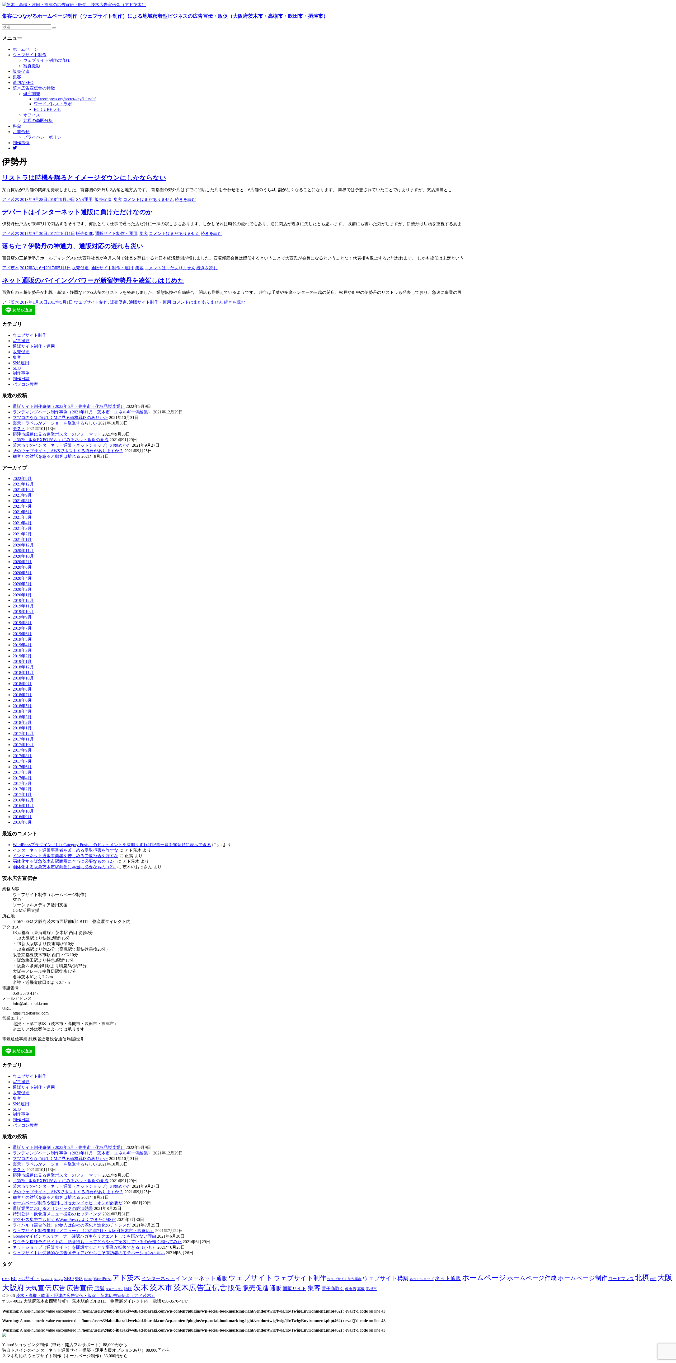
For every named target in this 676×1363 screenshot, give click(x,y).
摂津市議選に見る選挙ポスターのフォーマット (57, 434)
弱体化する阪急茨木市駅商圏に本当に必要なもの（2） (64, 861)
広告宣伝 (80, 1287)
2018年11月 (23, 672)
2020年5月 (22, 572)
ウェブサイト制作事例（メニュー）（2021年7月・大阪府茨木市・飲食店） (83, 1230)
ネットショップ (422, 1279)
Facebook (47, 1279)
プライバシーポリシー (44, 137)
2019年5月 (22, 639)
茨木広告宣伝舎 (200, 1287)
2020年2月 (22, 589)
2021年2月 (22, 534)
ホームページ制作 (582, 1278)
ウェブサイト (250, 1278)
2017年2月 (22, 789)
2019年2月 (22, 656)
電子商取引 (333, 1288)
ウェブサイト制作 (29, 55)
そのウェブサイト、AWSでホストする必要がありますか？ (68, 451)
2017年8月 (22, 755)
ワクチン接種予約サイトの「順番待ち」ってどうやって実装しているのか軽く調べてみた (97, 1241)
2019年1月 (22, 661)
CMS (6, 1279)
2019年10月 (23, 611)
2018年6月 (22, 700)
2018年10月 (23, 678)
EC (14, 1278)
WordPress (102, 1278)
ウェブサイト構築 (386, 1278)
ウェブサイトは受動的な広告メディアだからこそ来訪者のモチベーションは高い (89, 1253)
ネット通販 (448, 1278)
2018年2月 (22, 722)
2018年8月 (22, 689)
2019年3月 (22, 650)
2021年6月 (22, 512)
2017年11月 (23, 739)
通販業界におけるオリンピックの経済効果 (53, 1208)
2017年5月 (22, 772)
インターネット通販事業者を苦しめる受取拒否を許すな (65, 850)
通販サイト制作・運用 (116, 233)
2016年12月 (23, 800)
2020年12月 (23, 545)
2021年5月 (22, 517)
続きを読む (185, 199)
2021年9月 (22, 495)
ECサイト (29, 1278)
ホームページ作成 (532, 1278)
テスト (19, 428)
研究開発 (31, 93)
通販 (275, 1288)
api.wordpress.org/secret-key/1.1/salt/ (65, 99)
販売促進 (21, 71)
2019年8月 (22, 622)
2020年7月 (22, 561)
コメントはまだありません (148, 199)
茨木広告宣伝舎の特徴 (34, 88)
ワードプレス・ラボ (53, 104)
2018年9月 (22, 683)
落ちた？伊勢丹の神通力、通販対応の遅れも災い (72, 246)
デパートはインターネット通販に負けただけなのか (77, 212)
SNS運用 (84, 199)
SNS (79, 1278)
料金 (17, 126)
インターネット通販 (201, 1278)
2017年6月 (22, 767)
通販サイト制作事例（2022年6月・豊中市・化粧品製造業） (69, 406)
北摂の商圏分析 (38, 120)
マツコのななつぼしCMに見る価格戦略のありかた (60, 417)
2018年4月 (22, 711)
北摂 (642, 1278)
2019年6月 (22, 633)
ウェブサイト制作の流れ (46, 60)
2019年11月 (23, 606)
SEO (17, 368)
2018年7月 (22, 694)
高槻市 (371, 1289)
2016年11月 (23, 805)
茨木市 (160, 1287)
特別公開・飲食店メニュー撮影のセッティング (57, 1214)
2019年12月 (23, 600)
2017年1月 (22, 794)
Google (58, 1279)
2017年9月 (22, 750)
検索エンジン (114, 1289)
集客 (17, 77)
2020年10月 (23, 556)
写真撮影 (31, 66)
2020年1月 (22, 595)
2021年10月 (23, 489)
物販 (128, 1288)
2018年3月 (22, 717)
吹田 (653, 1279)
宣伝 (44, 1287)
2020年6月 (22, 567)
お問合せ (21, 131)
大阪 (665, 1278)
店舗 (99, 1288)
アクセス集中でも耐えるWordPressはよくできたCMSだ (64, 1219)
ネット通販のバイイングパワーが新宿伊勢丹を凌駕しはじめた (93, 280)
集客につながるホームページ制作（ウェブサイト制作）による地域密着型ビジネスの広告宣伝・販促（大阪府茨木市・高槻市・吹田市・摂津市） (165, 16)
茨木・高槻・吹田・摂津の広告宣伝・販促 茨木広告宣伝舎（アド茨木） (85, 1295)
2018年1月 (22, 728)
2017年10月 (23, 744)
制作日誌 (21, 378)
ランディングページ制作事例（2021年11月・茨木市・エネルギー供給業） (82, 412)
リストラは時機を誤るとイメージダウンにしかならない (84, 177)
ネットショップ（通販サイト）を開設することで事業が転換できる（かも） (84, 1247)
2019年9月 (22, 617)
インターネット (158, 1278)
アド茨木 (10, 199)
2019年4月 (22, 645)
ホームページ (25, 49)
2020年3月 (22, 584)
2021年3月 (22, 528)
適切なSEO (23, 82)
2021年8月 (22, 500)
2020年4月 (22, 578)
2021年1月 (22, 539)
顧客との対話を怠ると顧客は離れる (46, 456)
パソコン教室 (25, 384)
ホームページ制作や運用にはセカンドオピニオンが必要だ (68, 1203)
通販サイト (294, 1288)
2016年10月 (23, 811)
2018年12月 (23, 667)
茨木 (140, 1287)
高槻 (361, 1289)
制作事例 (21, 142)
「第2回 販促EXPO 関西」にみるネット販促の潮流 (61, 439)
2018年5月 (22, 706)
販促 (234, 1287)
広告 (58, 1287)
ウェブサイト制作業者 (344, 1279)
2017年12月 (23, 733)
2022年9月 (22, 478)
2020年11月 (23, 550)
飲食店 (350, 1289)
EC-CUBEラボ (47, 109)
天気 (31, 1288)
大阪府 (13, 1288)
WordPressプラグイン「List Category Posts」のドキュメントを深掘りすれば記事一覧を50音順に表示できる (112, 844)
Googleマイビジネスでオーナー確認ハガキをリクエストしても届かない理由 (84, 1236)
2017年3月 (22, 783)
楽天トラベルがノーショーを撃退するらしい (55, 423)
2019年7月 (22, 628)
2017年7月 (22, 761)
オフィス (31, 115)
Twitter (88, 1279)
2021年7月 (22, 506)
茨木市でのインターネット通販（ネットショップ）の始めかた (72, 445)
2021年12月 (23, 484)
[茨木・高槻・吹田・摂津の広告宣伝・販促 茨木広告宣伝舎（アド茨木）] (74, 4)
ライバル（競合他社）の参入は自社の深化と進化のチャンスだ (72, 1225)
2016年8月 (22, 822)
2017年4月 (22, 778)
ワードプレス (621, 1278)
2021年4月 (22, 523)
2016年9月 (22, 816)
